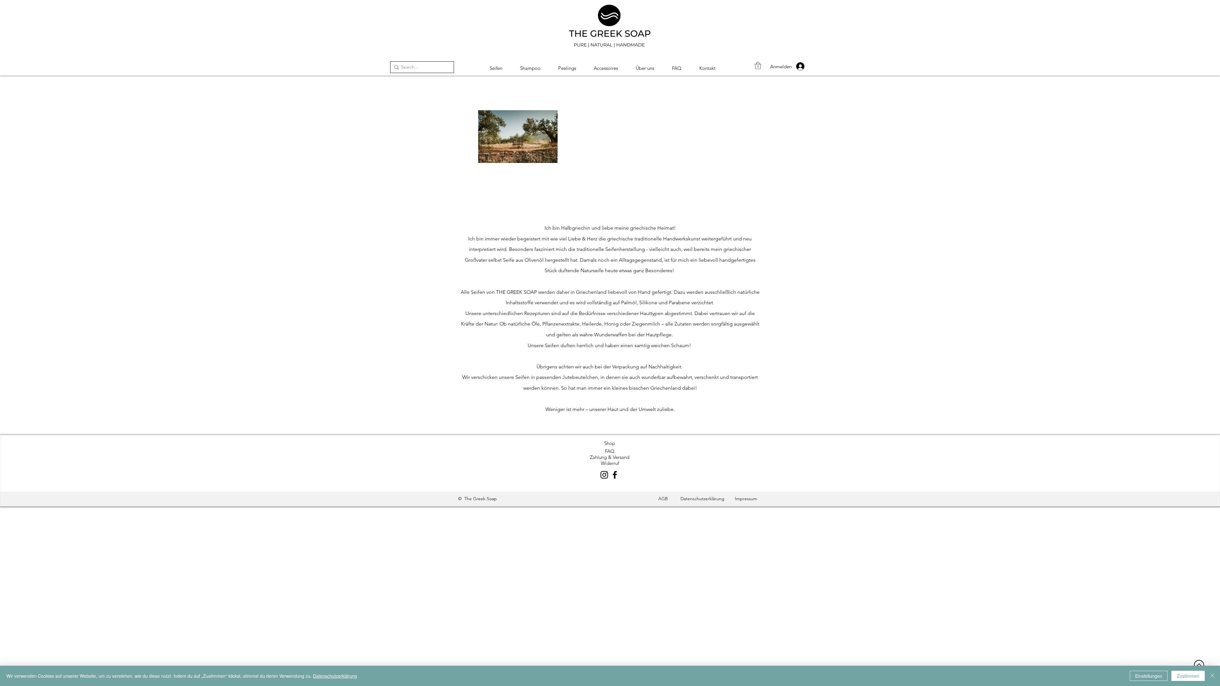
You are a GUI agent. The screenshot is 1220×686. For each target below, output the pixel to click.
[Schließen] (1212, 676)
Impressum (746, 498)
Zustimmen (1188, 676)
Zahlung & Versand (609, 457)
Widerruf (610, 463)
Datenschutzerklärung (702, 498)
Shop (609, 443)
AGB (663, 498)
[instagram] (604, 475)
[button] (758, 65)
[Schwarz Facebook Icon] (615, 475)
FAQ (609, 451)
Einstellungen (1148, 676)
